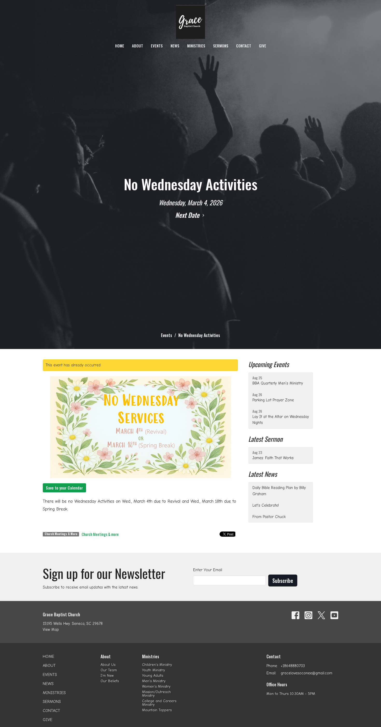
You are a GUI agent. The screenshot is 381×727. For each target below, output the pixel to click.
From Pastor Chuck (269, 516)
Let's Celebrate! (265, 505)
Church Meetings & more (100, 534)
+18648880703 (293, 665)
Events (157, 45)
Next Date (188, 215)
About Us (108, 664)
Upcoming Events (268, 364)
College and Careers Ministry (159, 703)
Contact (243, 45)
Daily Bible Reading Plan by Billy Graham (279, 490)
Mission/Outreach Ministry (156, 694)
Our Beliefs (110, 681)
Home (119, 45)
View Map (51, 629)
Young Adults (152, 675)
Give (262, 45)
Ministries (196, 45)
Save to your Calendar (64, 488)
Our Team (109, 670)
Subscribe (282, 580)
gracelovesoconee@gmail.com (306, 673)
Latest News (262, 474)
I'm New (107, 675)
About (137, 45)
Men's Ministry (153, 681)
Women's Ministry (156, 686)
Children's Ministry (157, 664)
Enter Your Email (207, 570)
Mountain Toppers (157, 710)
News (175, 45)
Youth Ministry (153, 670)
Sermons (220, 45)
